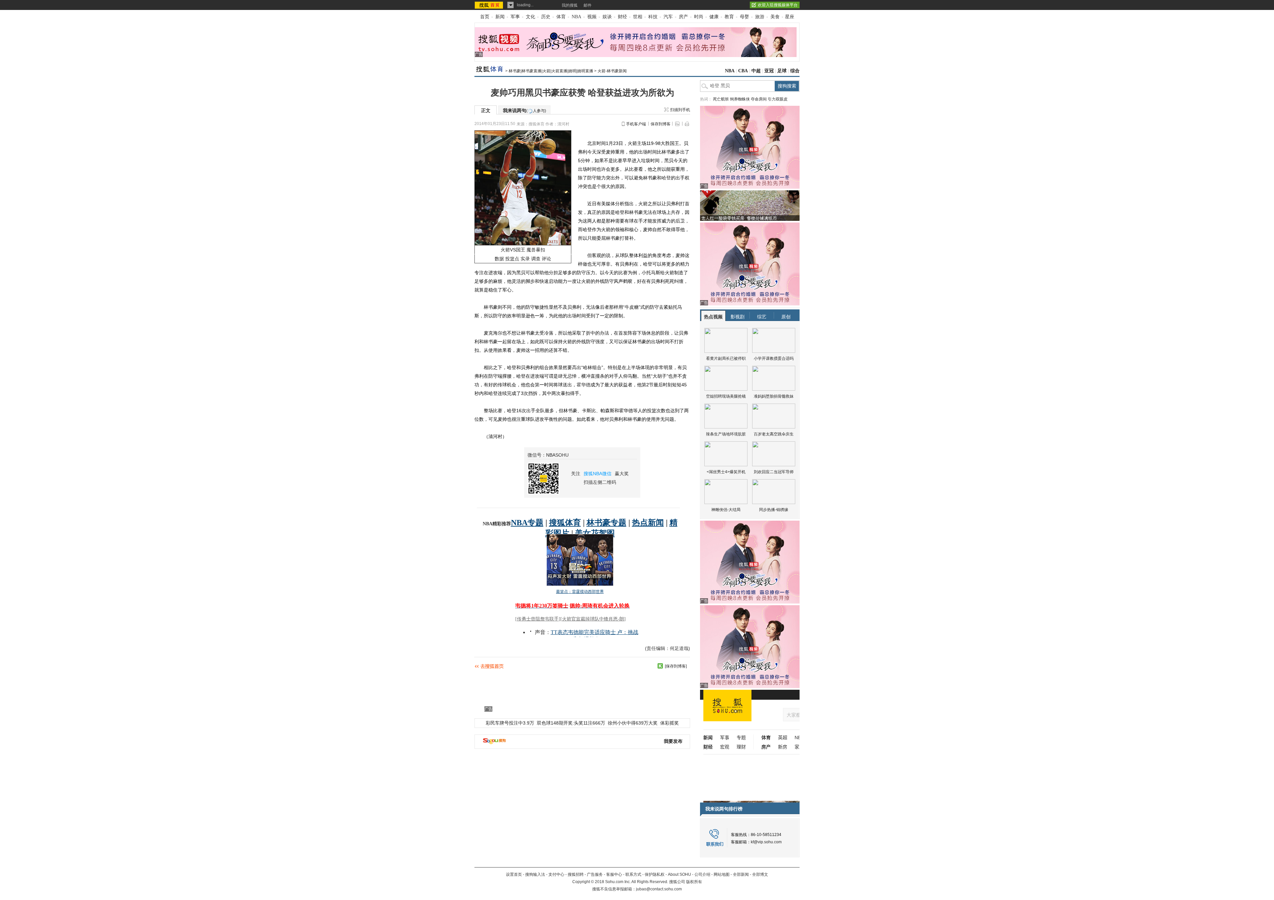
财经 (622, 16)
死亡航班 (721, 99)
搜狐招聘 (576, 874)
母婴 (744, 16)
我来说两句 (524, 110)
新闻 (500, 16)
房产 (683, 16)
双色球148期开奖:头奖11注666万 (571, 723)
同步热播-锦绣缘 (773, 509)
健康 (714, 16)
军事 (515, 16)
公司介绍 (702, 874)
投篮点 (512, 258)
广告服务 (595, 874)
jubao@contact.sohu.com (659, 889)
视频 (592, 16)
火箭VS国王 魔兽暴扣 (523, 249)
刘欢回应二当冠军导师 (774, 472)
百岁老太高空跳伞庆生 (774, 434)
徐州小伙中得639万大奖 (633, 723)
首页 (484, 16)
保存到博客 (661, 124)
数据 (499, 258)
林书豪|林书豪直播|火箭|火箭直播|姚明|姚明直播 (551, 71)
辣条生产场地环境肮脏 (726, 434)
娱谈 (607, 16)
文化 (530, 16)
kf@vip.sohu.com (766, 842)
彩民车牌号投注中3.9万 (510, 723)
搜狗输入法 (535, 874)
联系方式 (633, 874)
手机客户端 (636, 124)
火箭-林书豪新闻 (612, 71)
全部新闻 (741, 874)
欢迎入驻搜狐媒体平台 (778, 5)
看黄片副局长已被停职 (726, 358)
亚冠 (769, 70)
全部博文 (760, 874)
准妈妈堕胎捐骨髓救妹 (774, 396)
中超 (756, 70)
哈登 (666, 177)
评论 (546, 258)
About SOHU (679, 874)
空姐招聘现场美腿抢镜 (726, 396)
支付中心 (556, 874)
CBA (743, 70)
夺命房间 (759, 99)
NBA (576, 16)
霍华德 (584, 384)
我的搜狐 (570, 5)
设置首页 (514, 874)
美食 (775, 16)
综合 (795, 70)
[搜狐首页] (489, 5)
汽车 (668, 16)
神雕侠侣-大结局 (726, 509)
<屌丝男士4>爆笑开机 (726, 472)
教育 (729, 16)
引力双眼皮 (778, 99)
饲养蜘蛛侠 (740, 99)
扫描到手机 (680, 109)
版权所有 (694, 881)
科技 (653, 16)
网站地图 (722, 874)
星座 (789, 16)
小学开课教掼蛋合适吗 (774, 358)
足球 (782, 70)
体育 (561, 16)
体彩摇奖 (669, 723)
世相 (637, 16)
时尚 (698, 16)
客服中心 (614, 874)
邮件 (588, 5)
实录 (525, 258)
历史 (545, 16)
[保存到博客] (676, 666)
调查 (535, 258)
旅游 (759, 16)
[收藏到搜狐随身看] (660, 666)
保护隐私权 (655, 874)
